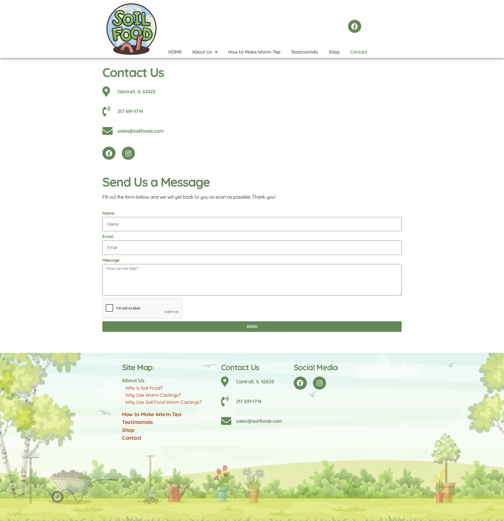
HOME (175, 52)
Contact (358, 52)
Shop (334, 52)
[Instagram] (128, 153)
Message (110, 260)
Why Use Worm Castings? (153, 395)
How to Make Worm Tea (254, 52)
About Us (202, 52)
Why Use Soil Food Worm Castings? (163, 402)
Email (107, 236)
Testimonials (304, 52)
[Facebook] (354, 26)
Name (108, 213)
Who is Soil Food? (143, 388)
